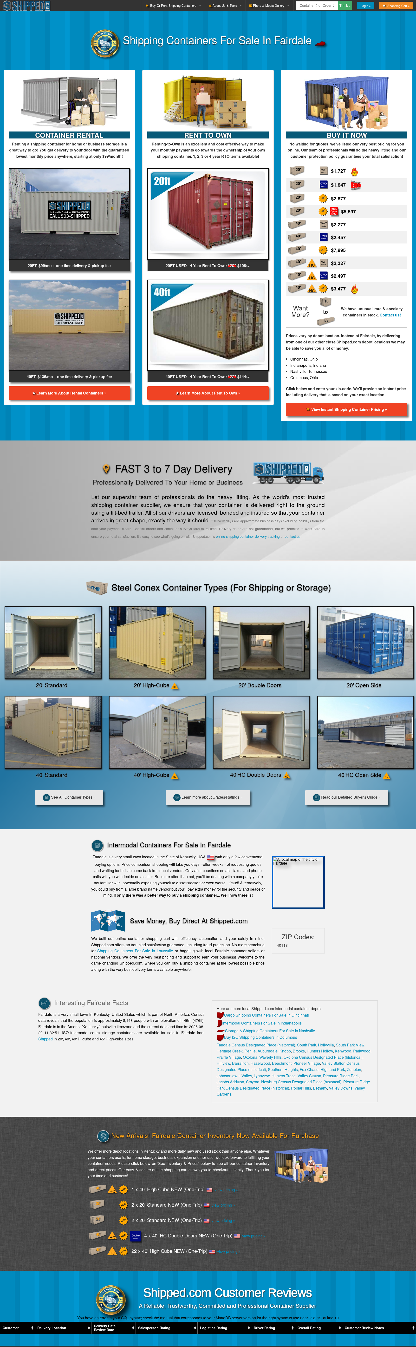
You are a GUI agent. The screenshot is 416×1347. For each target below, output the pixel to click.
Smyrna (252, 1081)
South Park (306, 1045)
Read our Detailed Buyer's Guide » (350, 797)
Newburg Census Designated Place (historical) (301, 1081)
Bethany (320, 1088)
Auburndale (268, 1051)
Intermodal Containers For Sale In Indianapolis (262, 1023)
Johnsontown (228, 1075)
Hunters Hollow (320, 1051)
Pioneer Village (306, 1063)
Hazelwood (260, 1063)
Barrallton (240, 1063)
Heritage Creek (230, 1051)
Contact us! (390, 315)
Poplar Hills (301, 1088)
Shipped (45, 1039)
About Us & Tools (224, 5)
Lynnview (262, 1075)
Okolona (250, 1057)
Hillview (223, 1063)
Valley (246, 1075)
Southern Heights (283, 1069)
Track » (345, 5)
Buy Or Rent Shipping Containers (172, 5)
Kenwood (343, 1051)
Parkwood (361, 1051)
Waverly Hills (270, 1057)
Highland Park (332, 1069)
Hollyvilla (326, 1045)
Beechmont (282, 1063)
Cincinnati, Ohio (304, 359)
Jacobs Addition (230, 1081)
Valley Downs (340, 1088)
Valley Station (309, 1075)
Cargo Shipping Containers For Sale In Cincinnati (266, 1015)
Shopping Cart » (397, 5)
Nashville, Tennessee (308, 371)
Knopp (285, 1051)
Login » (366, 5)
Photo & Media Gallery (268, 5)
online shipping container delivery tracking (248, 536)
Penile (250, 1051)
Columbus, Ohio (304, 377)
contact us (292, 536)
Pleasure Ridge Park (341, 1075)
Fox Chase (309, 1069)
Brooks (299, 1051)
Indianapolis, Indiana (308, 365)
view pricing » (225, 1189)
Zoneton (354, 1069)
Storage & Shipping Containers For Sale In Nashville (270, 1030)
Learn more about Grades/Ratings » (211, 797)
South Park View (350, 1045)
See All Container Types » (73, 797)
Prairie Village (229, 1057)
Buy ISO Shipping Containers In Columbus (260, 1037)
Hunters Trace (284, 1075)
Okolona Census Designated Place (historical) (323, 1057)
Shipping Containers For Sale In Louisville (135, 950)
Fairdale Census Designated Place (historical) (256, 1045)
